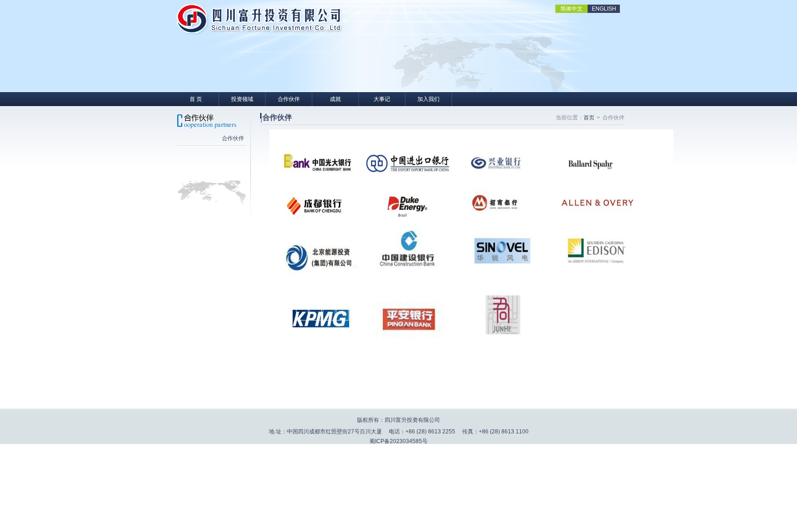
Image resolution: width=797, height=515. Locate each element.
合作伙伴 (289, 99)
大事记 (382, 99)
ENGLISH (604, 9)
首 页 (196, 99)
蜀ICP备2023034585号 (398, 441)
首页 (589, 117)
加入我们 (428, 99)
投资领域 (242, 99)
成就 (335, 99)
